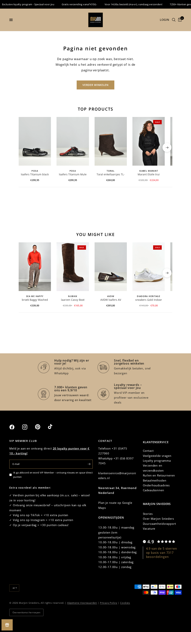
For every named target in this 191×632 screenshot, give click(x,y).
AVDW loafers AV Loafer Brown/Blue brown (110, 300)
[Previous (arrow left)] (24, 147)
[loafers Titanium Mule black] (73, 141)
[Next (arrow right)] (166, 147)
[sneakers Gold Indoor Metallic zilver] (148, 266)
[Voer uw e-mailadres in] (89, 464)
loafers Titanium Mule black (73, 175)
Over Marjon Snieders (158, 518)
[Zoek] (174, 20)
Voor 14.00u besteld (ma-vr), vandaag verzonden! (128, 4)
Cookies (125, 602)
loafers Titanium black (35, 174)
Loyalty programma (157, 460)
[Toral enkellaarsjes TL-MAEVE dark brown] (111, 141)
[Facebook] (15, 427)
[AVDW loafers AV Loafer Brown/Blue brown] (111, 266)
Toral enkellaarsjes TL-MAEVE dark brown (111, 175)
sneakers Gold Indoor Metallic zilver (148, 300)
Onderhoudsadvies (156, 485)
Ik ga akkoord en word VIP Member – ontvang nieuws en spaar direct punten (53, 475)
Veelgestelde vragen (157, 456)
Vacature (149, 528)
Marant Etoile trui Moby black (149, 175)
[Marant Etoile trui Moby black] (148, 141)
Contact (148, 451)
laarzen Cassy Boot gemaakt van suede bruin (73, 300)
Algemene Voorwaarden (82, 602)
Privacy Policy (108, 602)
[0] (179, 20)
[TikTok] (54, 427)
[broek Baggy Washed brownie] (35, 266)
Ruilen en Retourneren (159, 475)
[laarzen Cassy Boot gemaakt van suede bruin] (73, 266)
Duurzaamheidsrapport (159, 524)
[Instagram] (28, 427)
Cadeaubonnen (153, 490)
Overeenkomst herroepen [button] (26, 612)
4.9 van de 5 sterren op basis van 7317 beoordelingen (161, 552)
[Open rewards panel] (7, 625)
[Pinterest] (41, 427)
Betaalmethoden (154, 480)
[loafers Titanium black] (35, 141)
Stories (148, 514)
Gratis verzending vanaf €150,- (74, 4)
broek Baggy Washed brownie (35, 300)
